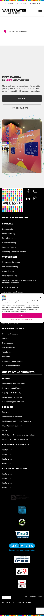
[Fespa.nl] (22, 510)
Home (21, 98)
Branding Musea (9, 238)
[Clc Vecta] (22, 547)
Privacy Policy (8, 602)
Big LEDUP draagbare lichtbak (15, 439)
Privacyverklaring (26, 319)
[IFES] (22, 559)
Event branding (8, 233)
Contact (5, 338)
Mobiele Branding (9, 276)
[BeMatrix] (22, 522)
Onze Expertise (8, 347)
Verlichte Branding (10, 267)
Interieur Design (9, 247)
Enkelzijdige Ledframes (12, 397)
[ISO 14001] (22, 571)
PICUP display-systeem (12, 426)
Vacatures (6, 352)
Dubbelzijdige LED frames (13, 402)
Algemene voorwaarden (12, 361)
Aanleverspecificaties (11, 366)
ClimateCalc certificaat (11, 323)
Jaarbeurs (6, 356)
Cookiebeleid (15, 319)
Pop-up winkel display (11, 393)
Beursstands (7, 229)
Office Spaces (8, 271)
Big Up (5, 430)
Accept (22, 316)
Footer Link (7, 450)
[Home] (14, 11)
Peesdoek (6, 412)
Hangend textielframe (11, 388)
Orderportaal (7, 343)
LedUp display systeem (12, 417)
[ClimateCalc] (22, 497)
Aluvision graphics (10, 287)
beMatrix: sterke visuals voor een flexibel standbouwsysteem (19, 281)
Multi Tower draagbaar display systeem (18, 435)
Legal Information (23, 602)
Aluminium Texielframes (12, 292)
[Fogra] (22, 584)
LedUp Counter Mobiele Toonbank (16, 421)
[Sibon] (22, 534)
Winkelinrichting (9, 243)
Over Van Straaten (10, 334)
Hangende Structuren (11, 262)
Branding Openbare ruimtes (14, 252)
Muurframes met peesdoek (13, 384)
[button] (40, 297)
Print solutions (20, 107)
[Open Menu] (40, 11)
